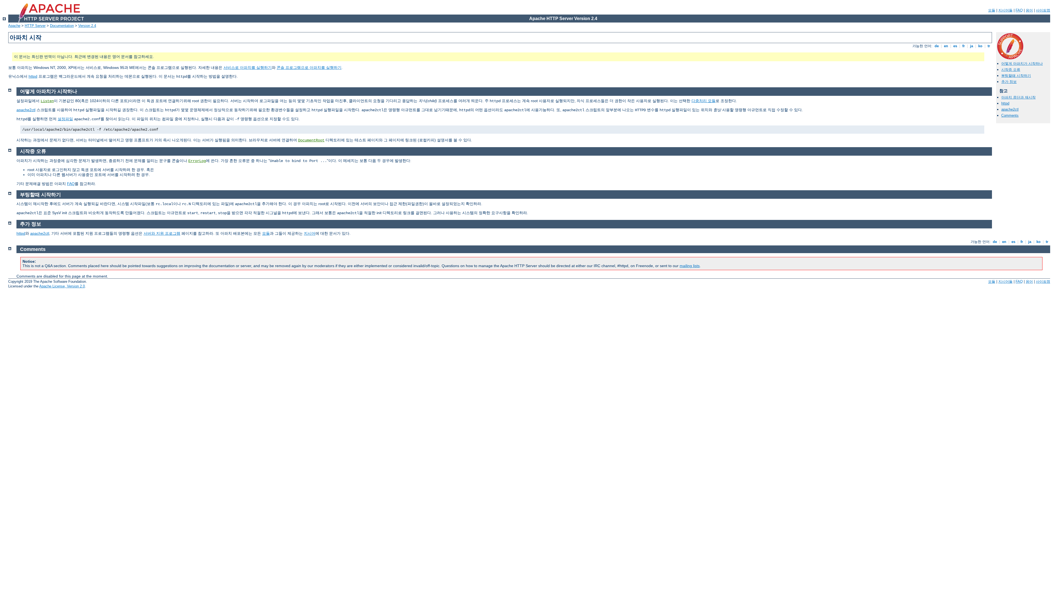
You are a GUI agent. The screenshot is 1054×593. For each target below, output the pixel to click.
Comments (1010, 115)
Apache (14, 26)
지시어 (309, 233)
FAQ (1019, 10)
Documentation (62, 26)
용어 (1029, 10)
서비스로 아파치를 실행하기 (247, 67)
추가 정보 (1009, 82)
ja (971, 46)
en (946, 46)
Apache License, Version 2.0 (62, 286)
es (955, 46)
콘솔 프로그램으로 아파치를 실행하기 (309, 67)
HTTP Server (35, 26)
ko (980, 46)
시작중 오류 (1010, 70)
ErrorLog (197, 161)
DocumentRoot (311, 140)
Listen (47, 101)
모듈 (991, 10)
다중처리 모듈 (703, 101)
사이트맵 (1043, 10)
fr (963, 46)
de (937, 46)
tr (988, 46)
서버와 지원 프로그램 (162, 233)
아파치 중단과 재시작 (1018, 97)
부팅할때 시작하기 (1016, 76)
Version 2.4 (87, 26)
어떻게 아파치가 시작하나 (1022, 63)
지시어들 (1005, 10)
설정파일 (65, 119)
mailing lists (690, 266)
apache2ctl (1010, 109)
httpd (33, 76)
